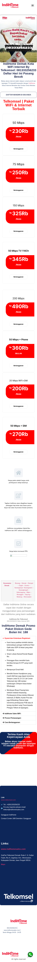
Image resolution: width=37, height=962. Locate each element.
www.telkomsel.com (8, 800)
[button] (18, 638)
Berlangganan (18, 149)
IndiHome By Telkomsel (18, 619)
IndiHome (32, 83)
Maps (3, 864)
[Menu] (32, 5)
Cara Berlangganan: (12, 722)
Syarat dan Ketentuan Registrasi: (17, 638)
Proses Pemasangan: (13, 718)
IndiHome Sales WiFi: (13, 713)
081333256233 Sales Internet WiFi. (18, 621)
